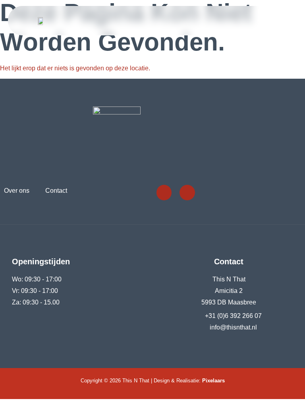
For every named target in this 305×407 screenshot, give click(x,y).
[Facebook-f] (164, 192)
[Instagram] (187, 192)
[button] (291, 20)
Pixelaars (213, 381)
